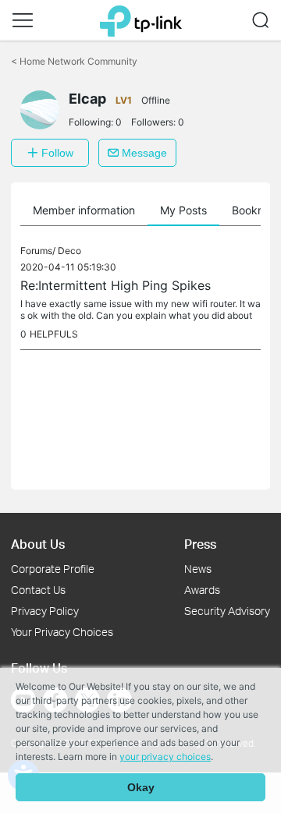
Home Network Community (74, 61)
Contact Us (38, 589)
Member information (84, 210)
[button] (22, 20)
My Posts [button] (183, 210)
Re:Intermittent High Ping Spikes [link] (115, 285)
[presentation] (39, 109)
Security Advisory (227, 610)
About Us (38, 544)
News (198, 568)
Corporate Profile (52, 568)
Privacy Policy (45, 610)
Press (200, 544)
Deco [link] (69, 250)
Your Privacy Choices (62, 631)
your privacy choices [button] (165, 756)
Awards (202, 589)
